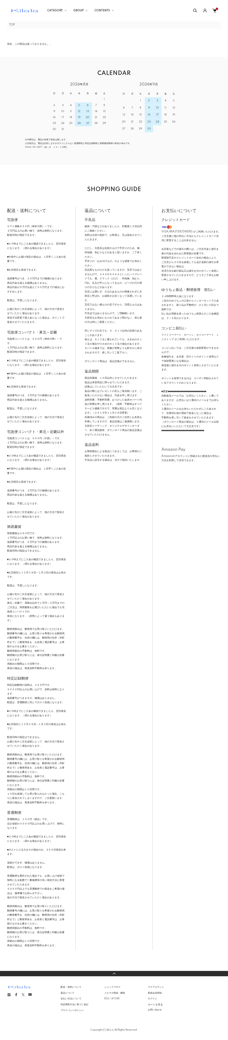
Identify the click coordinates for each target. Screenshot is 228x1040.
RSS (106, 998)
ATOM (115, 998)
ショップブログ (112, 987)
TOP (12, 24)
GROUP (78, 10)
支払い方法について (71, 998)
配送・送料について (71, 987)
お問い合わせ (155, 1010)
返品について (67, 993)
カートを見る (155, 1004)
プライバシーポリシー (72, 1010)
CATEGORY (55, 10)
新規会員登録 (155, 993)
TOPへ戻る (114, 973)
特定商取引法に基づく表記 (74, 1004)
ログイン (152, 998)
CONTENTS (102, 10)
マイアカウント (156, 987)
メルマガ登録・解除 (114, 993)
